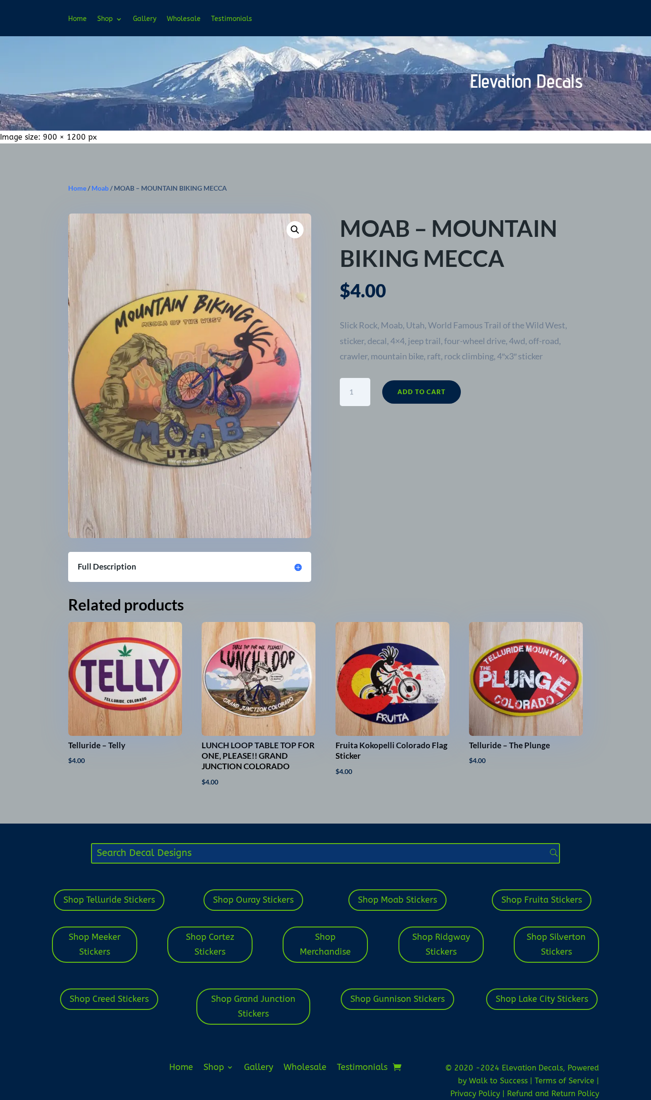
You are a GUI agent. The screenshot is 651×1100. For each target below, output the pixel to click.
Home (77, 19)
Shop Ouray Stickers (253, 900)
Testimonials (231, 19)
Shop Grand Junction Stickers (253, 1006)
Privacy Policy (476, 1093)
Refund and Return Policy (553, 1093)
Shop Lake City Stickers (542, 999)
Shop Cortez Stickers (210, 944)
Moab (100, 188)
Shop (105, 19)
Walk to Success (499, 1080)
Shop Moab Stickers (397, 900)
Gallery (144, 19)
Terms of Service (566, 1080)
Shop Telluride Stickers (109, 900)
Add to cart (421, 392)
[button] (295, 229)
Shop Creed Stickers (109, 999)
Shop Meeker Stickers (95, 944)
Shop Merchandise (325, 944)
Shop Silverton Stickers (556, 944)
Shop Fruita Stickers (541, 900)
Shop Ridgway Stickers (441, 944)
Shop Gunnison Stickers (397, 999)
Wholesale (184, 19)
